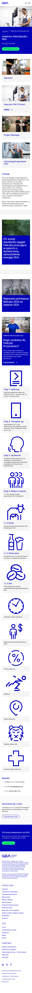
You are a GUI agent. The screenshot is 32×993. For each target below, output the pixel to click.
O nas (3, 927)
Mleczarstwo (6, 897)
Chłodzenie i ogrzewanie (9, 892)
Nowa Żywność (6, 902)
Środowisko (5, 915)
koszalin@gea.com (16, 786)
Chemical (5, 889)
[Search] (26, 3)
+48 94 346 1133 (14, 791)
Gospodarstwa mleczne (9, 894)
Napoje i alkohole (7, 900)
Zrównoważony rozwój (9, 930)
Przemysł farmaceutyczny (10, 905)
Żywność (5, 918)
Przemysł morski (7, 907)
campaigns (5, 31)
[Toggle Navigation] (29, 3)
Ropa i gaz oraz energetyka (10, 910)
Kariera (4, 938)
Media (4, 935)
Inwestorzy (5, 932)
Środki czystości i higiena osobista (13, 913)
